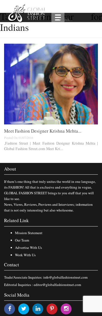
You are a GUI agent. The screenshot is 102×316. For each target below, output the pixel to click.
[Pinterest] (52, 308)
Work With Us (25, 254)
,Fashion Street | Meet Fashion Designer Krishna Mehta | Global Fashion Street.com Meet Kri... (51, 146)
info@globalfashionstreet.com (65, 277)
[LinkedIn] (38, 308)
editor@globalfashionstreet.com (57, 284)
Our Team (22, 240)
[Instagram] (66, 308)
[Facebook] (9, 308)
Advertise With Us (28, 247)
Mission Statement (28, 232)
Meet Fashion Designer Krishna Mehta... (42, 131)
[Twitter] (23, 308)
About (10, 169)
